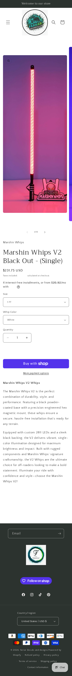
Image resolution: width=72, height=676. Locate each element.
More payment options (36, 373)
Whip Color (10, 312)
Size (5, 294)
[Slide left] (27, 232)
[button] (8, 22)
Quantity (8, 329)
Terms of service (28, 661)
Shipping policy (49, 661)
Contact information (37, 667)
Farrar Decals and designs (34, 650)
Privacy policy (51, 655)
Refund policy (32, 655)
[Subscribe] (59, 533)
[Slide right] (44, 232)
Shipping (22, 276)
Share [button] (11, 493)
